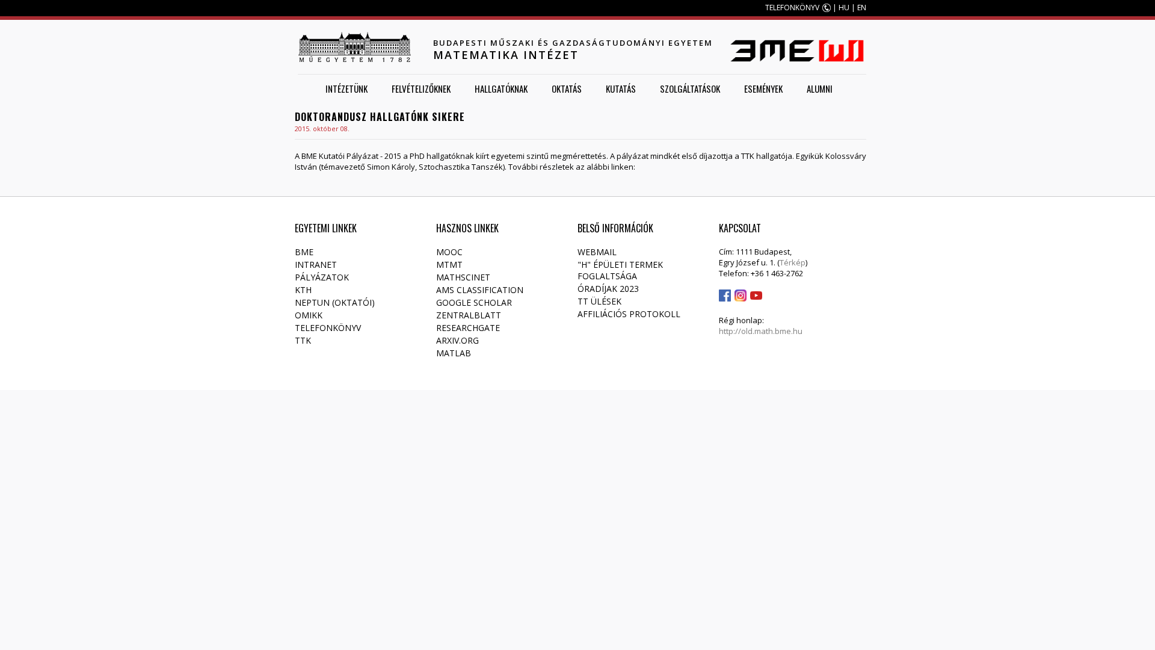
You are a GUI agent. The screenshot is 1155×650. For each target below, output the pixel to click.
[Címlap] (354, 47)
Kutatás (621, 88)
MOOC (449, 252)
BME (304, 252)
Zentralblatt (468, 315)
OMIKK (308, 315)
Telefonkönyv (328, 327)
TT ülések (599, 301)
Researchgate (468, 327)
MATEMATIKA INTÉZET (506, 55)
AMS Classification (479, 290)
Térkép (792, 262)
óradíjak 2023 (608, 288)
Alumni (820, 88)
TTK (303, 340)
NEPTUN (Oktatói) (335, 302)
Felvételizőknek (421, 88)
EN (861, 7)
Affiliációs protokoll (629, 314)
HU (844, 7)
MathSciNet (463, 277)
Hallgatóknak (501, 88)
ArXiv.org (457, 340)
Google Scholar (474, 302)
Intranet (316, 264)
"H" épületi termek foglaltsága (620, 270)
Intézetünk (346, 88)
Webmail (597, 252)
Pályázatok (322, 277)
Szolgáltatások (690, 88)
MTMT (449, 264)
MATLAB (453, 353)
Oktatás (567, 88)
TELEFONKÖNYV (792, 7)
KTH (303, 290)
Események (763, 88)
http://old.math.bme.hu (760, 331)
